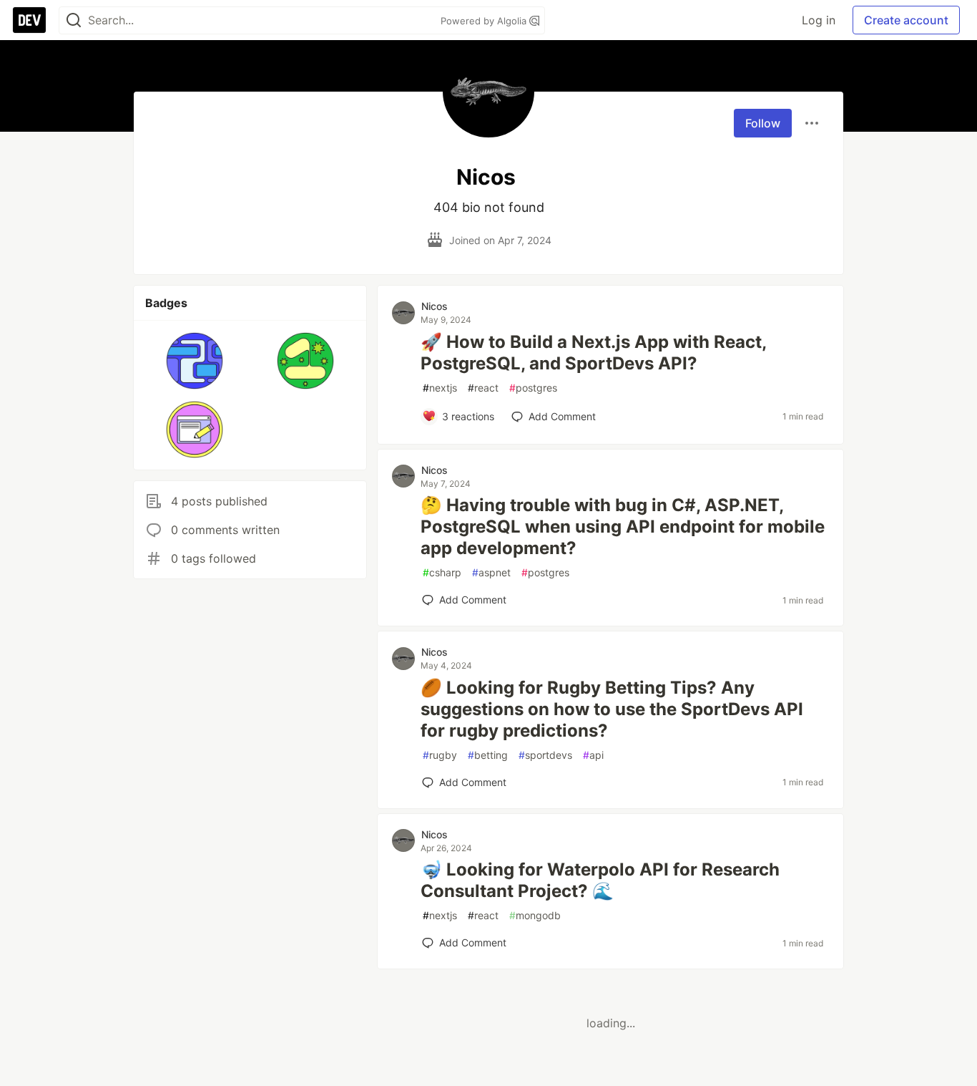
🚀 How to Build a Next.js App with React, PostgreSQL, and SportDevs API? (593, 352)
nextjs (440, 388)
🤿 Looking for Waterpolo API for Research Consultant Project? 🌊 (600, 880)
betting (488, 755)
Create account (906, 20)
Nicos (434, 306)
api (593, 755)
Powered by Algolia (485, 20)
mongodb (535, 915)
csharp (442, 572)
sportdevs (545, 755)
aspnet (491, 572)
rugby (440, 755)
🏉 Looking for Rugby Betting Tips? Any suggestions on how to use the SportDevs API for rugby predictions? (612, 709)
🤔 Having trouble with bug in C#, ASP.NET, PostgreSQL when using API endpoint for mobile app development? (623, 526)
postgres (533, 388)
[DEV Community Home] (29, 20)
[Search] (73, 20)
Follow (762, 123)
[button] (195, 360)
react (483, 388)
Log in (818, 20)
